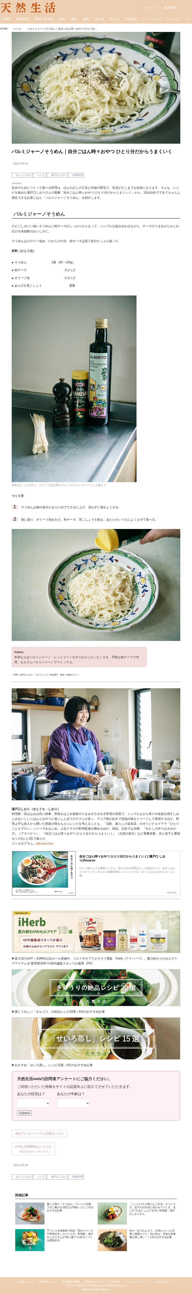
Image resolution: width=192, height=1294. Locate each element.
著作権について (48, 1281)
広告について (26, 1281)
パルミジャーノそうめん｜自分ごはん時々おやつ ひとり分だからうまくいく (92, 151)
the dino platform (100, 1289)
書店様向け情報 (71, 1281)
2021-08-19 (20, 163)
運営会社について (94, 1281)
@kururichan (44, 843)
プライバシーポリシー (137, 1281)
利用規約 (115, 1281)
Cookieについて (164, 1281)
